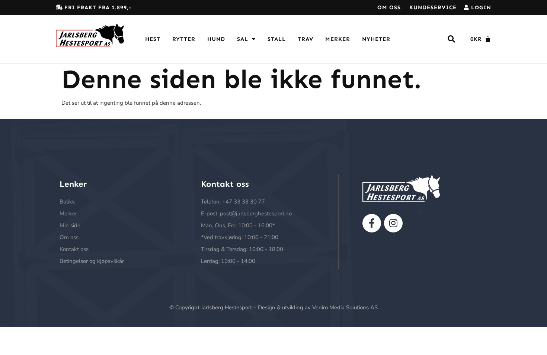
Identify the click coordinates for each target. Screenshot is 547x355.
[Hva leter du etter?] (451, 39)
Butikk (67, 201)
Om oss (389, 7)
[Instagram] (393, 223)
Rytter (183, 39)
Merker (337, 39)
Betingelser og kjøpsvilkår (92, 261)
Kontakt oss (74, 249)
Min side (70, 225)
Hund (216, 39)
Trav (305, 39)
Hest (152, 39)
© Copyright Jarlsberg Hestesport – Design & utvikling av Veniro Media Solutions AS (273, 307)
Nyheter (376, 39)
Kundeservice (433, 7)
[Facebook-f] (371, 223)
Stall (277, 39)
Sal (242, 39)
